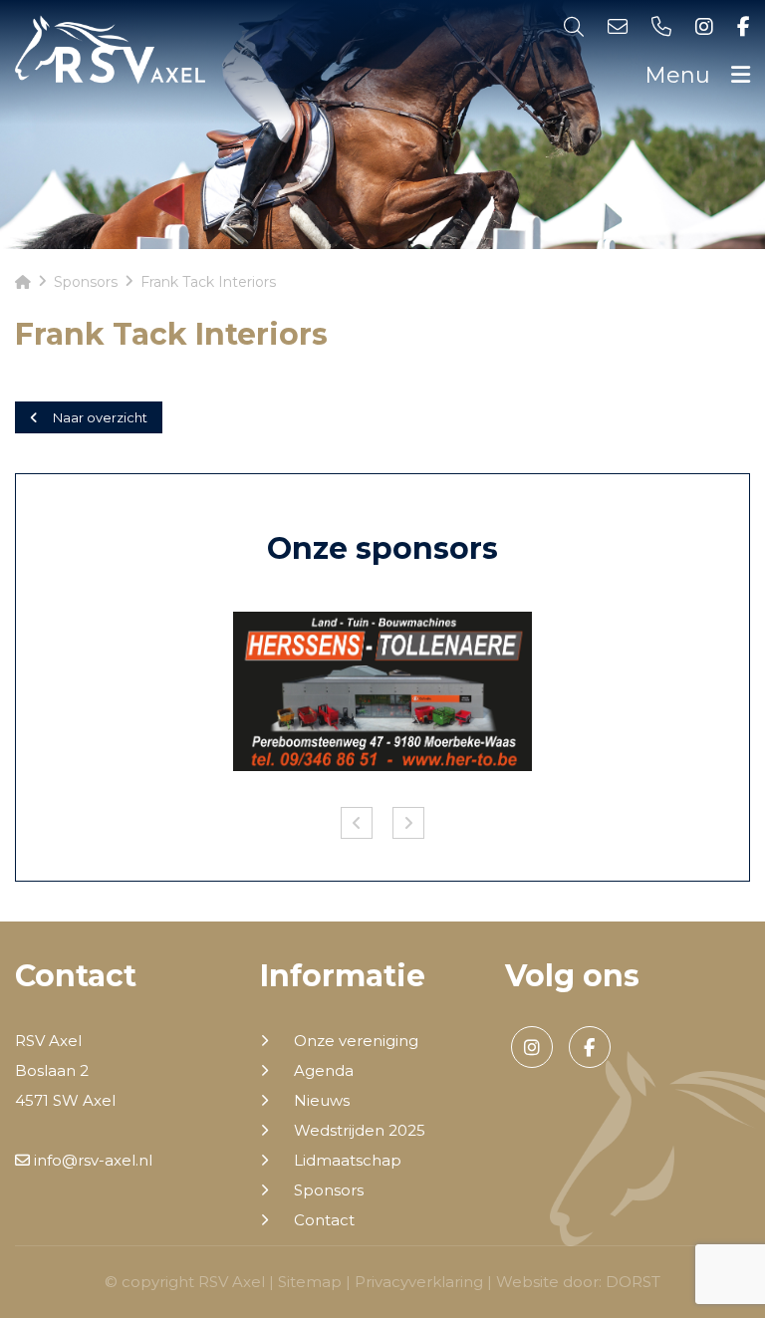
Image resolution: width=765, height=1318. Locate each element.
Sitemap (310, 1281)
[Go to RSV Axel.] (23, 282)
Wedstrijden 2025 (359, 1131)
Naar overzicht (100, 417)
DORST (633, 1281)
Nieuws (322, 1101)
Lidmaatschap (347, 1161)
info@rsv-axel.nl (91, 1160)
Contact (324, 1220)
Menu (680, 75)
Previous (357, 823)
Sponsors (329, 1190)
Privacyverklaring (419, 1281)
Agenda (324, 1071)
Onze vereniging (356, 1041)
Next (408, 823)
